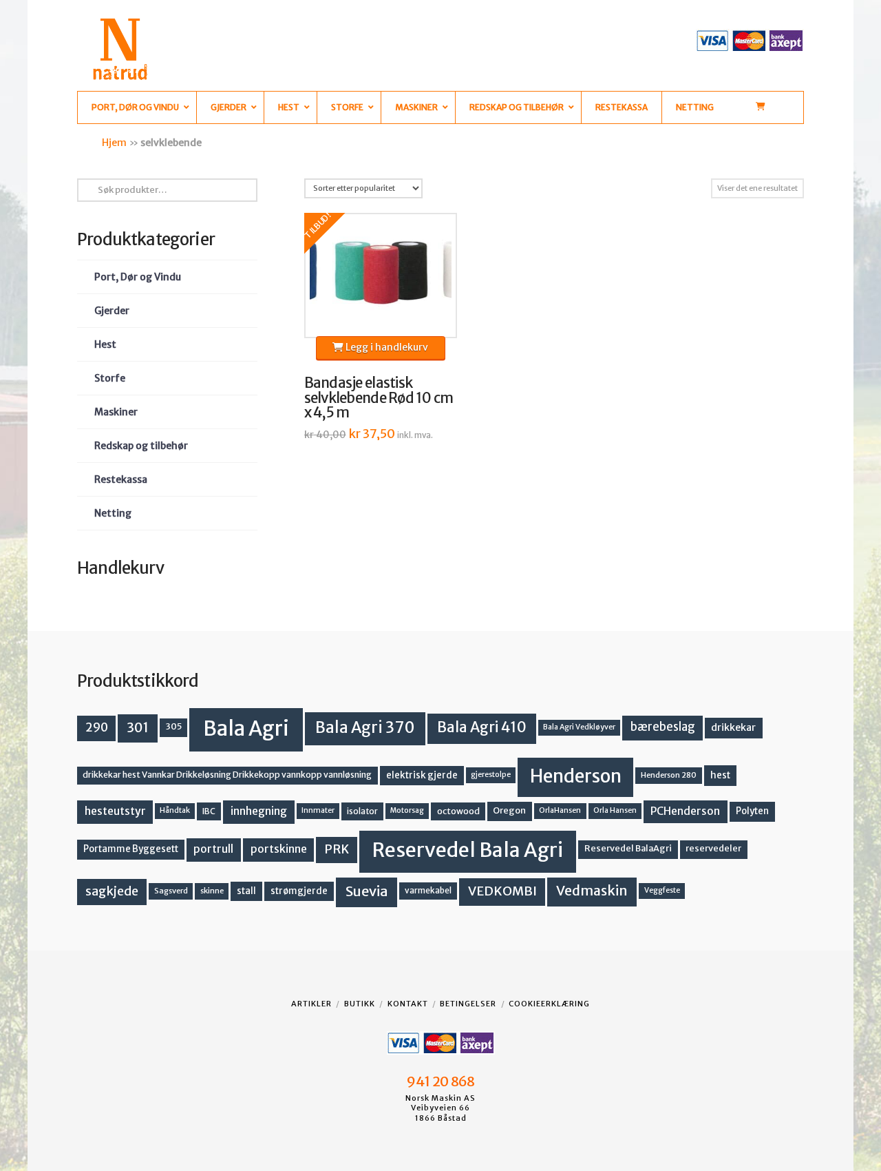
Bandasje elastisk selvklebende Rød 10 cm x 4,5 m (379, 398)
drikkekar (733, 727)
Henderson (576, 776)
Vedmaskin (592, 890)
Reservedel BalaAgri (628, 848)
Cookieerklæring (549, 1003)
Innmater (318, 810)
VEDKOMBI (502, 891)
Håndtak (175, 810)
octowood (458, 811)
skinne (212, 890)
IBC (208, 811)
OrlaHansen (560, 810)
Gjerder (111, 310)
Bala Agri (246, 728)
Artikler (311, 1003)
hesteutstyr (115, 811)
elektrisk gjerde (422, 775)
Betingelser (468, 1003)
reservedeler (713, 848)
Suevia (367, 891)
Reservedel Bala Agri (467, 850)
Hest (105, 344)
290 (96, 727)
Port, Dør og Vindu (137, 277)
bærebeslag (662, 727)
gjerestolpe (491, 774)
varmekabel (428, 890)
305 (174, 726)
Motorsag (407, 810)
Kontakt (408, 1003)
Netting (112, 513)
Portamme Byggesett (130, 849)
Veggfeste (662, 890)
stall (246, 891)
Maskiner (116, 412)
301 (138, 727)
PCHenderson (685, 811)
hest (720, 775)
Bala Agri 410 (482, 727)
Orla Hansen (615, 810)
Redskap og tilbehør (141, 445)
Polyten (752, 811)
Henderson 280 (669, 775)
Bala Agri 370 (365, 727)
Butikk (359, 1003)
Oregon (509, 810)
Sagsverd (171, 890)
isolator (362, 811)
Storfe (109, 378)
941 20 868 (440, 1081)
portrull (213, 849)
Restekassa (120, 479)
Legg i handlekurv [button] (385, 347)
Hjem (114, 142)
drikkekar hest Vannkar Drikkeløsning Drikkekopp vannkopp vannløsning (227, 774)
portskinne (279, 849)
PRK (336, 849)
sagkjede (111, 891)
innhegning (259, 811)
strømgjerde (299, 891)
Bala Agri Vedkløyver (579, 727)
